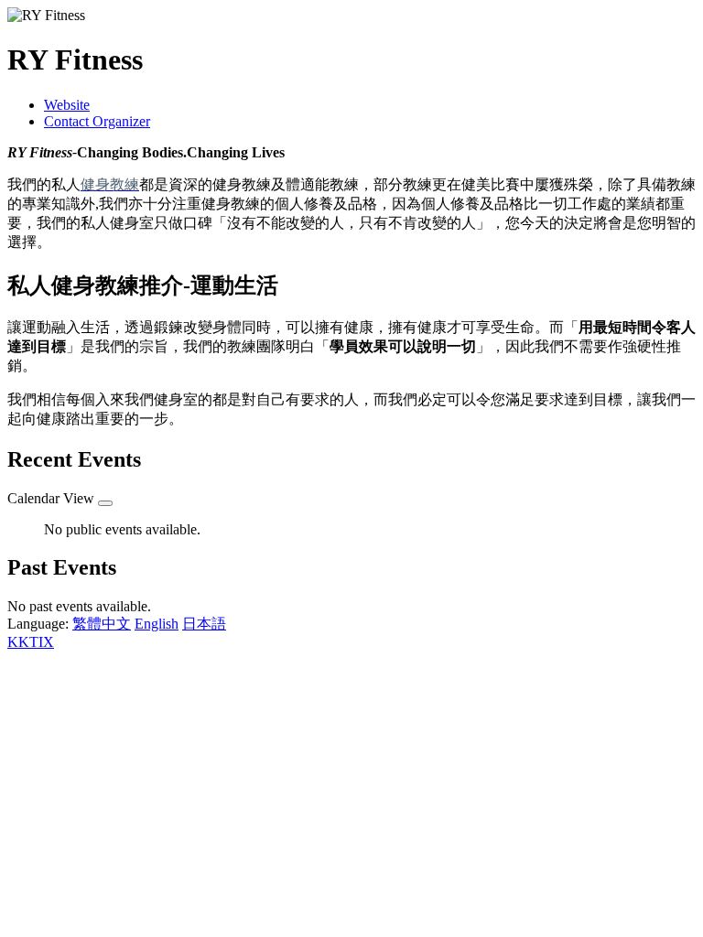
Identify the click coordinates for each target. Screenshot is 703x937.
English (156, 623)
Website (67, 105)
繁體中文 (101, 623)
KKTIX (30, 642)
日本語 (204, 623)
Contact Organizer (97, 121)
